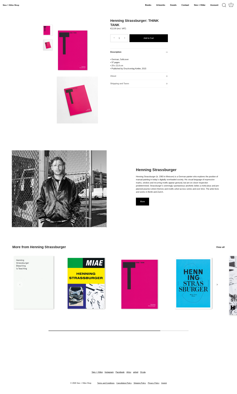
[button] (20, 285)
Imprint (164, 383)
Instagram (109, 372)
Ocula (143, 372)
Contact (185, 5)
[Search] (224, 5)
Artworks (160, 5)
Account (214, 5)
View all (220, 247)
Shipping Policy (140, 383)
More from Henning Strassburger (39, 247)
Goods (173, 5)
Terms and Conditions (106, 383)
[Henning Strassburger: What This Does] (199, 283)
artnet (135, 372)
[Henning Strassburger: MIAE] (91, 283)
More (142, 201)
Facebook (120, 372)
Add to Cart (149, 38)
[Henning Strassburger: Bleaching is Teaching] (37, 283)
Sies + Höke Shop (11, 5)
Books (148, 5)
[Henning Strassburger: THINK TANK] (48, 30)
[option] (48, 32)
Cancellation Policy (124, 383)
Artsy (128, 372)
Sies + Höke (199, 5)
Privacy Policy (153, 383)
